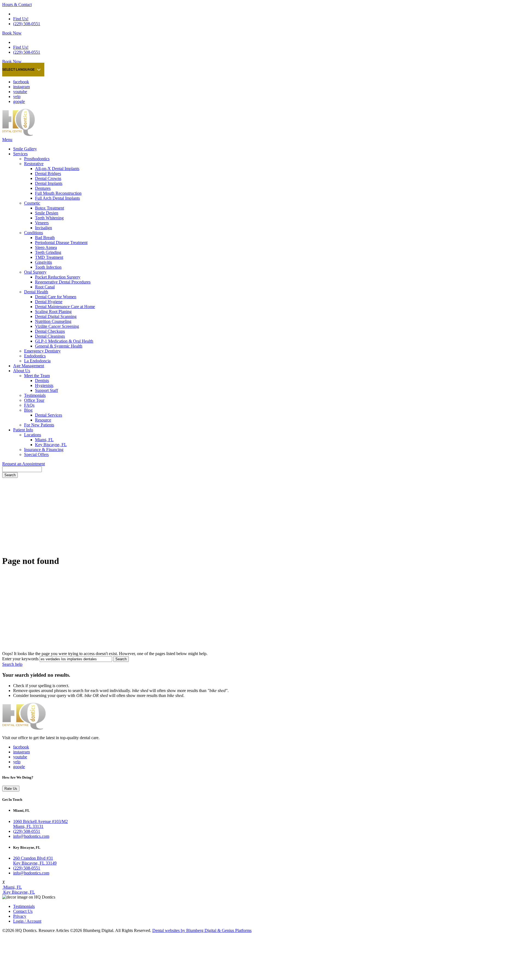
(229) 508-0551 (26, 23)
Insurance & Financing (43, 449)
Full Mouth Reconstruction (58, 193)
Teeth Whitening (49, 218)
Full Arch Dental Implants (57, 198)
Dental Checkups (50, 331)
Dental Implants (48, 183)
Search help (12, 664)
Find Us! (20, 18)
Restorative (33, 163)
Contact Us (23, 911)
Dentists (42, 380)
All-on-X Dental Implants (57, 168)
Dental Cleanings (50, 336)
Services (20, 153)
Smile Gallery (25, 149)
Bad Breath (45, 237)
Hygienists (44, 385)
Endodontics (35, 356)
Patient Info (23, 429)
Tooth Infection (48, 267)
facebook (21, 81)
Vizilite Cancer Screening (57, 326)
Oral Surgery (35, 272)
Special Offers (36, 454)
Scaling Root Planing (53, 311)
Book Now (12, 33)
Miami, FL (44, 439)
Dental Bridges (48, 173)
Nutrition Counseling (53, 321)
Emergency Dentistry (42, 351)
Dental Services (48, 415)
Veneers (42, 222)
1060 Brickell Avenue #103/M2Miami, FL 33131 (40, 824)
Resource (43, 420)
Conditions (33, 232)
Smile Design (46, 213)
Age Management (28, 365)
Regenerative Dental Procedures (63, 282)
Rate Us (10, 789)
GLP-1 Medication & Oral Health (64, 341)
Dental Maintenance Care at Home (65, 306)
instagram (21, 86)
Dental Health (36, 291)
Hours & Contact (17, 4)
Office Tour (34, 400)
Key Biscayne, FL (51, 444)
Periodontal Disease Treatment (61, 242)
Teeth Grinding (48, 252)
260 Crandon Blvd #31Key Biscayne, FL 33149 (35, 860)
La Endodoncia (37, 360)
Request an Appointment (23, 463)
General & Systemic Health (58, 346)
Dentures (43, 188)
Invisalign (43, 227)
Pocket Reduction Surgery (57, 277)
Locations (32, 434)
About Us (21, 370)
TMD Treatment (49, 257)
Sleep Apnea (46, 247)
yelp (17, 96)
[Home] (18, 134)
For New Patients (39, 425)
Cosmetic (32, 203)
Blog (28, 410)
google (19, 101)
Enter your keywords (20, 658)
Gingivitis (43, 262)
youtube (20, 91)
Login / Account (27, 921)
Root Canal (45, 287)
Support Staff (46, 390)
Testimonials (35, 395)
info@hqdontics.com (31, 836)
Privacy (19, 916)
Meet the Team (37, 375)
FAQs (29, 405)
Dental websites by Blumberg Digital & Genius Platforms (202, 930)
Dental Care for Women (55, 296)
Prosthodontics (36, 158)
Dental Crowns (48, 178)
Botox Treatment (49, 208)
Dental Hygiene (48, 301)
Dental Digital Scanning (56, 316)
